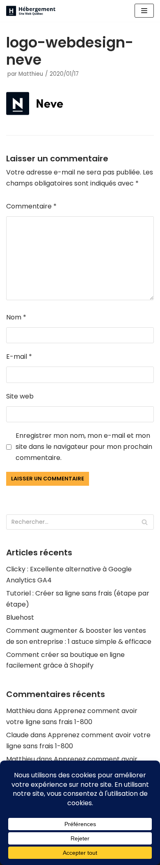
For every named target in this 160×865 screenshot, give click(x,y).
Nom (16, 317)
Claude (17, 735)
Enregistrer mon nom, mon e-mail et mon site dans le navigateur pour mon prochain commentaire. (84, 446)
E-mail (19, 356)
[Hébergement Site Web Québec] (30, 11)
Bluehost (20, 617)
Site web (20, 396)
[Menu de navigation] (144, 11)
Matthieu (30, 74)
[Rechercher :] (80, 522)
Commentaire (31, 206)
